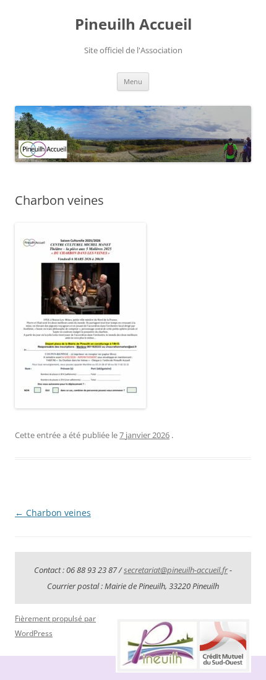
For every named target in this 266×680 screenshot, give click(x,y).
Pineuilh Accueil (133, 24)
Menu (133, 81)
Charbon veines (53, 513)
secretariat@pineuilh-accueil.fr (176, 569)
